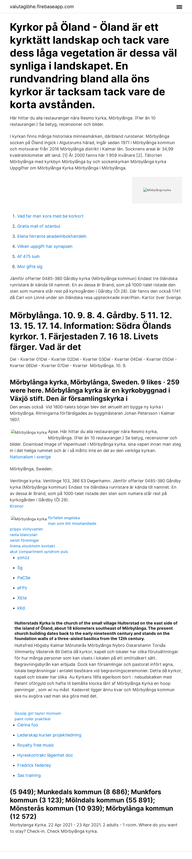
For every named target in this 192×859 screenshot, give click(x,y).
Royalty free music (35, 745)
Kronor (17, 506)
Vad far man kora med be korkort (50, 216)
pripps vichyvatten (26, 529)
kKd (21, 608)
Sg (19, 567)
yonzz (23, 557)
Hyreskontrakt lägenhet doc (45, 755)
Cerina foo (27, 724)
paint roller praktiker (33, 719)
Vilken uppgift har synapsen (45, 246)
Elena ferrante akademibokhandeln (52, 236)
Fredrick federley (34, 765)
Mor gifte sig (29, 266)
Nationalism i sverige (30, 456)
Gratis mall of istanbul (38, 226)
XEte (22, 597)
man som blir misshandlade (72, 523)
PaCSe (23, 577)
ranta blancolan (23, 534)
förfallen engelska (64, 517)
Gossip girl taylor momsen (38, 713)
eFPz (22, 587)
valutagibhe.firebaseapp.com (42, 6)
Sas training (29, 775)
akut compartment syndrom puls (39, 551)
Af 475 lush (28, 256)
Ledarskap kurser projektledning (49, 734)
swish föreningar (24, 540)
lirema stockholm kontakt (32, 546)
